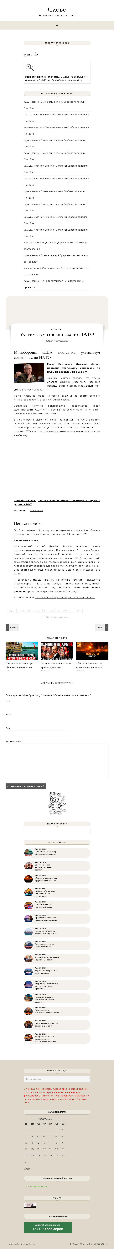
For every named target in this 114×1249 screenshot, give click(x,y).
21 (50, 1149)
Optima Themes (28, 1244)
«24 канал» (36, 510)
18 (32, 1149)
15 (56, 1143)
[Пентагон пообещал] (12, 627)
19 (38, 1149)
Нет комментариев (57, 617)
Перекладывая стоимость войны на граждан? (46, 1024)
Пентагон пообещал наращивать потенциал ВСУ (65, 597)
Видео (12, 611)
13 (44, 1143)
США (78, 611)
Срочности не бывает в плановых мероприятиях (46, 919)
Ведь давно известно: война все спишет (44, 945)
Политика (57, 329)
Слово (57, 9)
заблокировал (48, 1228)
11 (32, 1143)
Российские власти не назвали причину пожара (46, 932)
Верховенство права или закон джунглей (46, 971)
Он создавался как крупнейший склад (43, 905)
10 (26, 1143)
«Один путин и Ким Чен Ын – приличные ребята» (47, 958)
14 (50, 1143)
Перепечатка (34, 611)
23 (62, 1149)
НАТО (21, 611)
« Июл (27, 1169)
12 (38, 1143)
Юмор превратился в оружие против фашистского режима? (45, 1039)
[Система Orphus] (30, 70)
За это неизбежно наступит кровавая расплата (43, 867)
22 (56, 1149)
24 (26, 1155)
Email (8, 714)
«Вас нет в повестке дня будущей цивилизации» (46, 879)
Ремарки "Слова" (64, 611)
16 (62, 1143)
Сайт (8, 728)
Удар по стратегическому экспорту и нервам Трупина (46, 986)
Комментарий (14, 741)
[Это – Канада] (102, 627)
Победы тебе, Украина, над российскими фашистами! (45, 893)
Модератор (63, 341)
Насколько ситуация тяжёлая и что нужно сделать (44, 999)
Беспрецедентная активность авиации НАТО (47, 1011)
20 (44, 1149)
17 (26, 1149)
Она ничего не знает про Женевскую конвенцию (46, 853)
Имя (8, 701)
